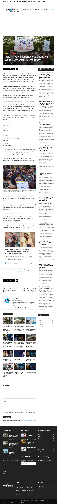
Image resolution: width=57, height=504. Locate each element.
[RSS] (23, 307)
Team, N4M (8, 63)
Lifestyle (38, 1)
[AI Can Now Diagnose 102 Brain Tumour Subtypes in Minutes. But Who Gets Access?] (8, 337)
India (11, 1)
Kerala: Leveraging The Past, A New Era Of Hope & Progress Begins (8, 359)
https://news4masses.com (17, 300)
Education (16, 356)
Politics (19, 1)
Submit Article (30, 500)
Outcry (14, 53)
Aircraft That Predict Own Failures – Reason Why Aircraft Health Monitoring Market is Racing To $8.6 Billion (19, 345)
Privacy (46, 500)
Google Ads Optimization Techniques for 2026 (18, 359)
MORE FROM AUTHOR (19, 314)
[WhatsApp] (13, 69)
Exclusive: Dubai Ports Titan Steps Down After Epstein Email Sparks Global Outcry (46, 148)
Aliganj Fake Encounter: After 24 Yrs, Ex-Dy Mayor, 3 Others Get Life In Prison (29, 290)
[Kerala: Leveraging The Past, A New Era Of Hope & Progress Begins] (8, 353)
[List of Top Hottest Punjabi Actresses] (23, 435)
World (14, 1)
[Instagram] (16, 307)
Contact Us (36, 500)
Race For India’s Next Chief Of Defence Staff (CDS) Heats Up (45, 288)
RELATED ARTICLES (8, 314)
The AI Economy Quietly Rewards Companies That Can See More (31, 359)
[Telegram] (17, 69)
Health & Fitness (6, 340)
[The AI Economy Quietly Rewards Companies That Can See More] (31, 353)
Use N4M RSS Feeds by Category (45, 460)
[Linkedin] (18, 307)
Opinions (24, 1)
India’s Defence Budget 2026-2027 (45, 173)
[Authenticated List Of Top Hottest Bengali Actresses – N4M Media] (23, 441)
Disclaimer (42, 500)
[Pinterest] (10, 69)
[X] (7, 69)
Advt (50, 500)
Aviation (4, 323)
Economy (28, 356)
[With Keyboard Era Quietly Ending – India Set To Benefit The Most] (19, 366)
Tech (34, 1)
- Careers (5, 473)
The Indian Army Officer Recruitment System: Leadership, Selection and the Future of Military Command (31, 345)
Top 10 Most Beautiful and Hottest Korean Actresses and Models (31, 449)
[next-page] (6, 379)
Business (30, 1)
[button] (52, 1)
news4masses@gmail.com (19, 271)
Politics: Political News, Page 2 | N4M (46, 69)
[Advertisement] (28, 26)
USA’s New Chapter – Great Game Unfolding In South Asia (46, 265)
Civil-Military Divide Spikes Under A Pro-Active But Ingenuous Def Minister (10, 290)
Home (4, 1)
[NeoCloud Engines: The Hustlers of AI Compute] (31, 366)
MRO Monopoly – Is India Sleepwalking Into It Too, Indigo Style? (46, 243)
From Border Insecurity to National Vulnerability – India (46, 124)
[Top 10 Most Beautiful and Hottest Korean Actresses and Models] (23, 449)
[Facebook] (4, 69)
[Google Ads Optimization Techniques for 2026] (19, 353)
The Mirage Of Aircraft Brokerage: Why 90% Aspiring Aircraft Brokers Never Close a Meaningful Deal (31, 328)
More (4, 5)
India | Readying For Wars (46, 223)
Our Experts (23, 500)
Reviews (43, 1)
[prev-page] (4, 379)
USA (7, 1)
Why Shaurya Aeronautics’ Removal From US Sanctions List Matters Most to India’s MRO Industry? (19, 328)
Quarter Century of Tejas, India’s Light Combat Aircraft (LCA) (46, 199)
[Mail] (21, 307)
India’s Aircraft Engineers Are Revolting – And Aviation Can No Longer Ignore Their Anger (8, 373)
